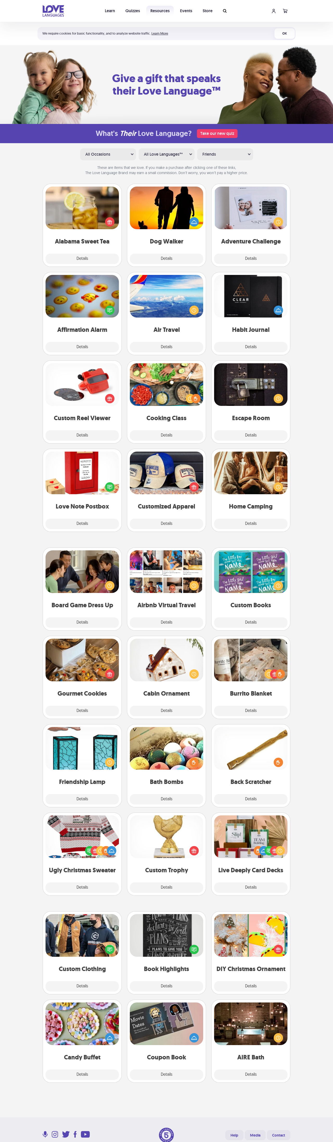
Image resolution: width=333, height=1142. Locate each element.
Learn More (159, 33)
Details (82, 259)
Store (208, 11)
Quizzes (132, 11)
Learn (110, 11)
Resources (160, 11)
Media (255, 1135)
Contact (278, 1135)
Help (234, 1135)
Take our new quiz (217, 133)
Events (186, 11)
